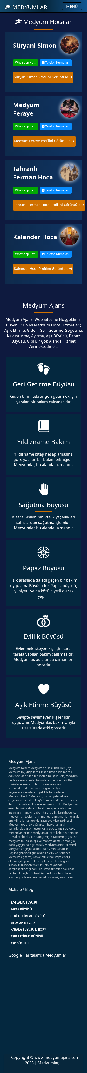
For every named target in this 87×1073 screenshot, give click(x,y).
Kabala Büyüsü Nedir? (28, 929)
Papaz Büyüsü (21, 909)
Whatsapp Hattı (25, 62)
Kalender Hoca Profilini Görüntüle (41, 268)
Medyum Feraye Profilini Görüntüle (43, 141)
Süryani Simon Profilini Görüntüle (41, 77)
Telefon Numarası (57, 62)
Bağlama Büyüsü (23, 903)
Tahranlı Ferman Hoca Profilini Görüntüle (47, 204)
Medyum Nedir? (22, 923)
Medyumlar (29, 7)
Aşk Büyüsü (19, 943)
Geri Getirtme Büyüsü (27, 916)
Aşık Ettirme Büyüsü (26, 936)
